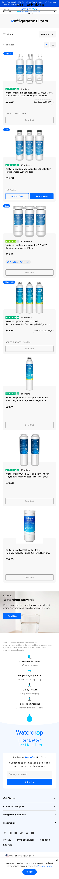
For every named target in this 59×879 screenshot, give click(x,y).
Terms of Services (25, 839)
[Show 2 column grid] (53, 45)
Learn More (42, 196)
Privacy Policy (44, 866)
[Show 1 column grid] (46, 45)
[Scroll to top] (29, 718)
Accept (29, 871)
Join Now (12, 616)
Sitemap (8, 845)
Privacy (7, 839)
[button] (19, 855)
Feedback (44, 839)
